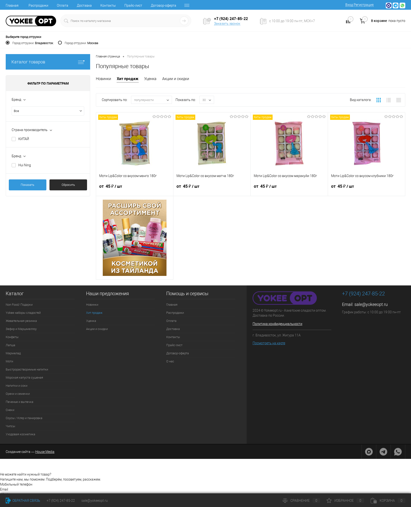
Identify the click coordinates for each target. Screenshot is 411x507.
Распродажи (38, 5)
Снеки (10, 410)
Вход (349, 5)
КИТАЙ (23, 139)
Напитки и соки (16, 385)
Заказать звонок (227, 23)
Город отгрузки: (32, 43)
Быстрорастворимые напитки (27, 369)
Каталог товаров (28, 61)
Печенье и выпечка (19, 402)
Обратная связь (26, 500)
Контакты (108, 5)
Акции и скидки (175, 78)
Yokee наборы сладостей (23, 312)
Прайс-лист (133, 5)
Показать (27, 185)
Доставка (84, 5)
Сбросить (68, 185)
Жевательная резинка (21, 321)
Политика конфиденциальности (277, 324)
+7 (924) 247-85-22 (61, 500)
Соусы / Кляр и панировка (24, 418)
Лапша (10, 345)
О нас (170, 361)
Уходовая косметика (20, 434)
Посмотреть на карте (269, 343)
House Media (44, 452)
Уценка (150, 78)
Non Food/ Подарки (19, 304)
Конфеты (12, 337)
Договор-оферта (163, 5)
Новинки (103, 78)
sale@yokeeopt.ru (371, 304)
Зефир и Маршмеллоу (21, 329)
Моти (9, 361)
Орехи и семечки (18, 393)
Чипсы (10, 426)
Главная (12, 5)
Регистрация (364, 5)
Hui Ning (24, 165)
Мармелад (13, 353)
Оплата (62, 5)
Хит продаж (127, 78)
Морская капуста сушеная (24, 377)
